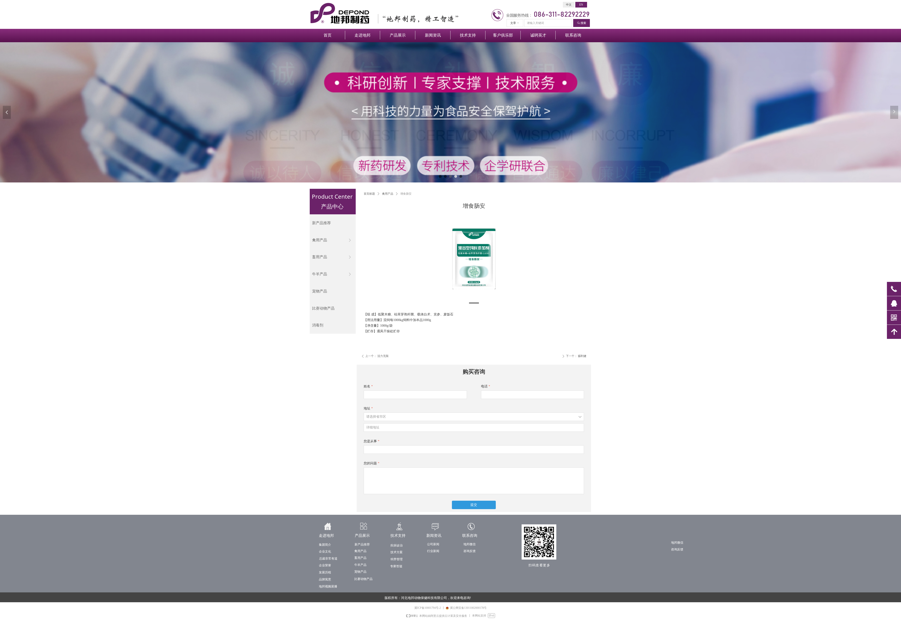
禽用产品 (387, 193)
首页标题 (369, 193)
